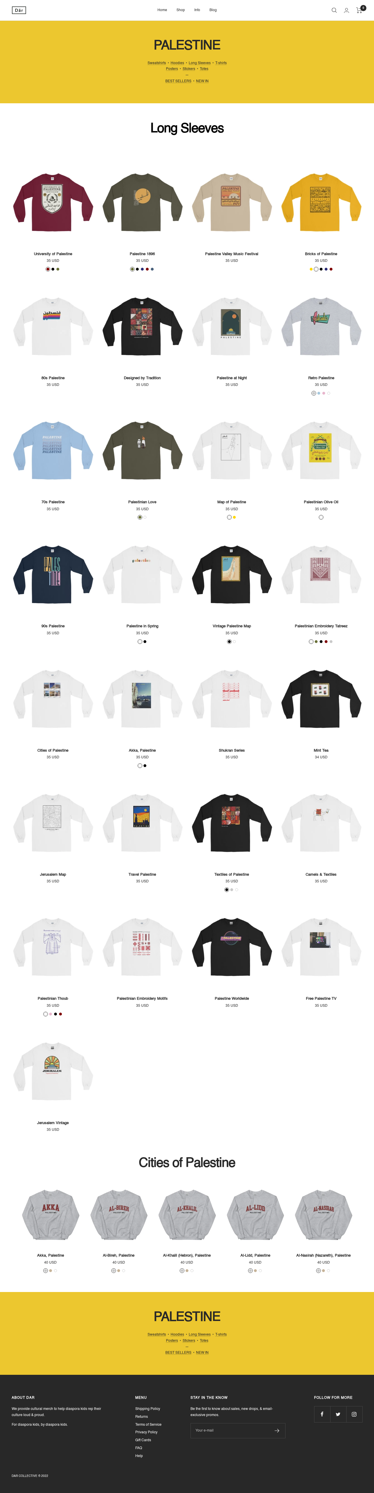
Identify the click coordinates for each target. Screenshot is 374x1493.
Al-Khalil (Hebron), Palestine (187, 1255)
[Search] (334, 10)
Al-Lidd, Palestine (255, 1255)
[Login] (346, 10)
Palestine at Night (232, 378)
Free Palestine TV (321, 999)
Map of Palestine (231, 502)
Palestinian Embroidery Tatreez (321, 626)
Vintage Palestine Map (232, 626)
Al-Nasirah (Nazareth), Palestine (323, 1255)
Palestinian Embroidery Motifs (142, 999)
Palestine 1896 (142, 254)
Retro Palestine (321, 378)
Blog (213, 10)
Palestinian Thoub (53, 999)
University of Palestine (53, 254)
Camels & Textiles (321, 875)
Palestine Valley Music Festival (231, 254)
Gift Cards (143, 1440)
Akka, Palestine (142, 750)
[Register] (277, 1431)
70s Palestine (53, 502)
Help (139, 1456)
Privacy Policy (146, 1432)
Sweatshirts (157, 63)
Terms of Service (148, 1425)
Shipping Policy (147, 1409)
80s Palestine (53, 378)
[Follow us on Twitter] (338, 1414)
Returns (141, 1417)
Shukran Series (232, 750)
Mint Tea (321, 750)
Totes (204, 69)
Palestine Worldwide (232, 999)
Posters (172, 69)
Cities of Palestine (52, 750)
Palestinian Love (142, 502)
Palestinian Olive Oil (321, 502)
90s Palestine (53, 626)
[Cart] (359, 10)
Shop (180, 10)
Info (197, 10)
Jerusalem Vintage (53, 1123)
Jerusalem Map (53, 875)
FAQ (138, 1448)
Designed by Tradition (142, 378)
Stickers (189, 69)
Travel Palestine (142, 875)
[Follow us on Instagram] (354, 1414)
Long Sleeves (200, 63)
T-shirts (221, 63)
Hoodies (177, 63)
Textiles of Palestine (231, 875)
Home (162, 10)
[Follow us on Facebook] (322, 1414)
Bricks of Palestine (321, 254)
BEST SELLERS (178, 81)
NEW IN (202, 81)
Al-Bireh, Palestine (118, 1255)
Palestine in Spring (142, 626)
